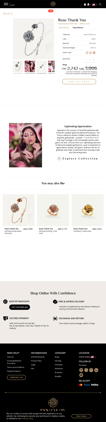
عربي (12, 4)
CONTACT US (16, 377)
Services (10, 357)
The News (83, 365)
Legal (33, 364)
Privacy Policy (27, 418)
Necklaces (59, 368)
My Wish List (81, 4)
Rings (57, 357)
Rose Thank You (12, 228)
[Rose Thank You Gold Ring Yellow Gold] (88, 210)
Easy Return (78, 27)
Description (64, 27)
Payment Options (14, 371)
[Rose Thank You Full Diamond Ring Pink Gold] (53, 210)
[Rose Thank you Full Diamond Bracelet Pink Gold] (19, 210)
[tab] (65, 27)
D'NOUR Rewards (38, 357)
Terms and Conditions (15, 367)
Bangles (58, 376)
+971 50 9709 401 (19, 307)
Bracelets (58, 372)
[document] (53, 416)
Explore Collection (80, 159)
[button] (95, 4)
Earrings (58, 361)
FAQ (32, 368)
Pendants (59, 364)
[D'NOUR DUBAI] (53, 3)
